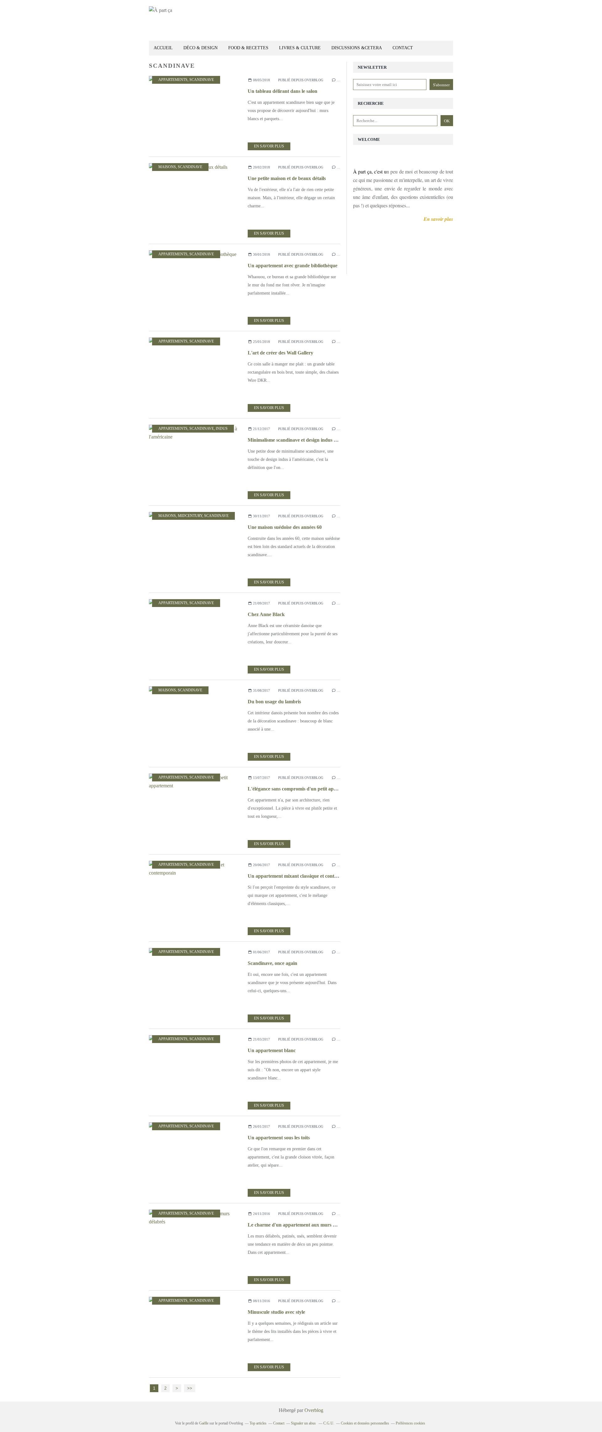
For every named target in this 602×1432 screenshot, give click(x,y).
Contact (403, 47)
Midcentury (190, 516)
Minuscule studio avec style (276, 1312)
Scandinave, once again (272, 963)
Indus (222, 428)
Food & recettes (248, 47)
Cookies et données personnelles (365, 1423)
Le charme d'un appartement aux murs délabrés (299, 1224)
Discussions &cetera (356, 47)
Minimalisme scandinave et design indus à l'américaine (305, 440)
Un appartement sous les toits (279, 1137)
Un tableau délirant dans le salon (282, 91)
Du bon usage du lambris (274, 701)
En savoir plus (269, 146)
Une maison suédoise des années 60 (285, 527)
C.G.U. (328, 1423)
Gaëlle (204, 1423)
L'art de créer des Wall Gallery (280, 352)
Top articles (258, 1423)
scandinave (201, 79)
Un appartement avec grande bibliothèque (292, 265)
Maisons (167, 167)
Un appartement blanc (272, 1050)
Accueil (163, 47)
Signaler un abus (304, 1423)
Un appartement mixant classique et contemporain (301, 876)
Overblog (313, 1410)
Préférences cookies (410, 1423)
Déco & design (200, 47)
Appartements (172, 79)
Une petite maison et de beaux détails (287, 178)
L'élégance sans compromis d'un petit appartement (302, 788)
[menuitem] (163, 48)
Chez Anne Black (266, 614)
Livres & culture (300, 47)
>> (189, 1388)
